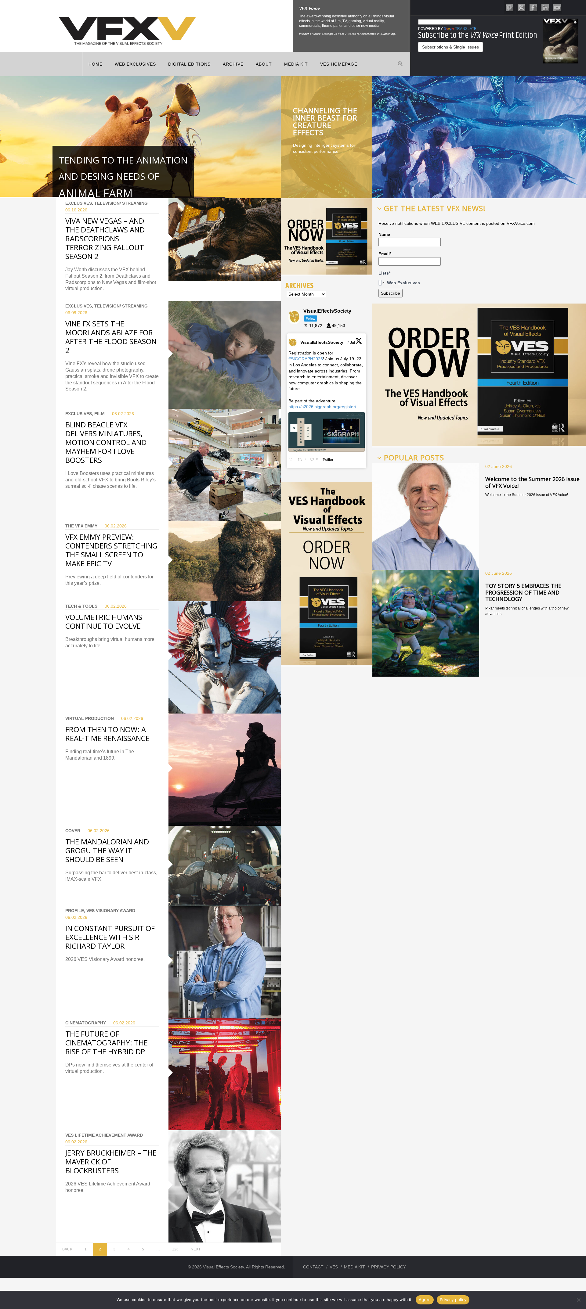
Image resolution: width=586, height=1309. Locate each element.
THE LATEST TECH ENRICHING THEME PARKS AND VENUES (326, 121)
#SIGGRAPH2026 (305, 358)
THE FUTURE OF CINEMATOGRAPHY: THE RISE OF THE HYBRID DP (106, 1042)
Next (196, 1249)
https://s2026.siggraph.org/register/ (322, 406)
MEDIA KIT (296, 64)
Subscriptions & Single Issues (450, 47)
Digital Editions (189, 64)
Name (384, 234)
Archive (233, 64)
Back (67, 1249)
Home (96, 64)
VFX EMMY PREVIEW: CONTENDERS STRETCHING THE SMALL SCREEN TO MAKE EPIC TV (111, 550)
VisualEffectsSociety (321, 342)
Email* (384, 253)
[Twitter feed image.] (326, 432)
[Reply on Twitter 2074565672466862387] (291, 460)
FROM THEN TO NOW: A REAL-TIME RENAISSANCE (107, 733)
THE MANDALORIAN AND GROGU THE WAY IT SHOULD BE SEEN (107, 850)
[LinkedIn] (545, 7)
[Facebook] (533, 7)
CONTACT (313, 1266)
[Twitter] (521, 7)
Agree (425, 1299)
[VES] (509, 7)
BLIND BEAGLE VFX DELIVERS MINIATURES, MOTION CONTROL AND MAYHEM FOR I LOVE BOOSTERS (105, 442)
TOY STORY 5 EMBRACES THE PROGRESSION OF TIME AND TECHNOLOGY (523, 592)
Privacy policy (453, 1299)
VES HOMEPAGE (338, 64)
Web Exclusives (135, 64)
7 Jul (351, 342)
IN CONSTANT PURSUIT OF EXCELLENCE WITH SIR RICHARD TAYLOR (110, 937)
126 (175, 1249)
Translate (465, 29)
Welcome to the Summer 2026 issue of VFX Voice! (532, 482)
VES (334, 1266)
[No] (578, 1300)
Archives (299, 285)
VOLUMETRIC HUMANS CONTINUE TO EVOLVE (103, 621)
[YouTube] (557, 7)
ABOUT (264, 64)
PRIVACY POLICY (388, 1266)
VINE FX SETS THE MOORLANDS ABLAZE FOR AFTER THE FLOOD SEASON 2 (111, 336)
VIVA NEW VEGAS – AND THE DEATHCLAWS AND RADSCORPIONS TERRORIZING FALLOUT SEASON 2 (105, 238)
